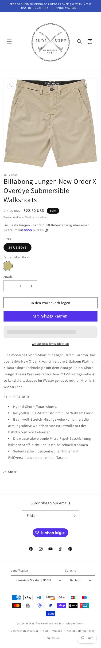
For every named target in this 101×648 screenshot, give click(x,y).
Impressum (52, 638)
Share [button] (12, 472)
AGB (45, 630)
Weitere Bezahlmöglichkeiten (50, 343)
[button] (9, 41)
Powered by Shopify (49, 623)
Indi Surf (31, 623)
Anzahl (8, 277)
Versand (8, 217)
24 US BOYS (17, 247)
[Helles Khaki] (8, 266)
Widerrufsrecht (75, 623)
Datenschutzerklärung (25, 630)
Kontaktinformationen (80, 630)
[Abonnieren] (74, 515)
